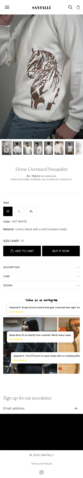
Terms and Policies (41, 463)
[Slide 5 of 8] (48, 148)
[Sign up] (75, 408)
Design (7, 285)
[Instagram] (41, 472)
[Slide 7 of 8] (69, 148)
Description (11, 267)
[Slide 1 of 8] (6, 148)
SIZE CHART (11, 241)
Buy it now (60, 251)
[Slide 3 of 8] (27, 148)
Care (6, 276)
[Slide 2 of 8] (17, 148)
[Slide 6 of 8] (59, 148)
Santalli (47, 455)
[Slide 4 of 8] (38, 148)
